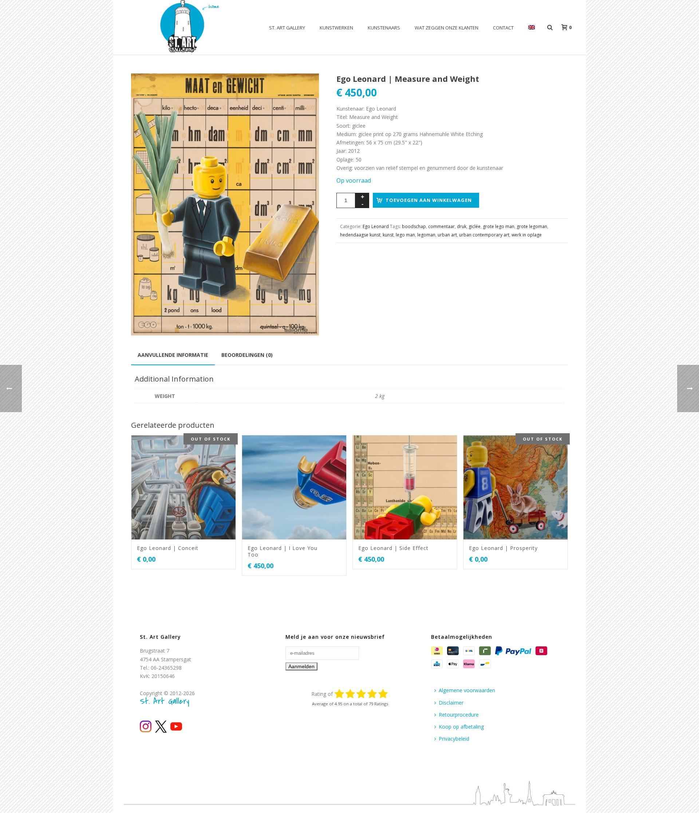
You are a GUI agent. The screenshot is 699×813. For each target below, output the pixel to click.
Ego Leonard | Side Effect (393, 548)
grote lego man (498, 226)
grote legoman (532, 226)
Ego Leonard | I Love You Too (282, 551)
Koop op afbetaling (461, 726)
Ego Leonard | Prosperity (503, 548)
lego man (405, 235)
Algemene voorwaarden (467, 690)
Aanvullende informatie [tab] (173, 354)
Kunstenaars (384, 27)
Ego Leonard (376, 226)
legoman (426, 235)
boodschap (414, 226)
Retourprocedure (459, 714)
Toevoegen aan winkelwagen (429, 200)
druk (461, 226)
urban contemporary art (484, 235)
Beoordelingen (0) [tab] (247, 354)
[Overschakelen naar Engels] (531, 27)
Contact (503, 27)
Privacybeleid (454, 738)
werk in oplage (527, 235)
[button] (305, 88)
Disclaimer (451, 702)
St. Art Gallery (287, 27)
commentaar (441, 226)
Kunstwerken (336, 27)
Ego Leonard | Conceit (167, 548)
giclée (475, 226)
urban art (447, 235)
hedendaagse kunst (360, 235)
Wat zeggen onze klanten (446, 27)
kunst (388, 235)
